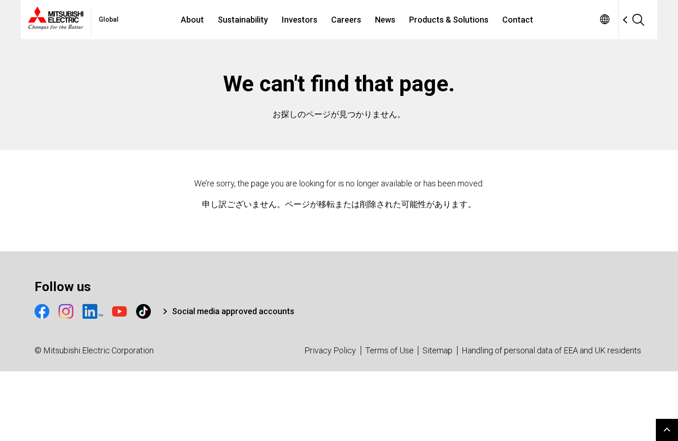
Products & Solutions (448, 19)
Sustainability (243, 19)
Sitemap (437, 350)
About (192, 19)
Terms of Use (389, 350)
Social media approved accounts (233, 311)
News (385, 19)
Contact (517, 19)
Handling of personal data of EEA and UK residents (551, 350)
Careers (346, 19)
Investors (299, 19)
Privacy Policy (330, 350)
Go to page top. (667, 430)
